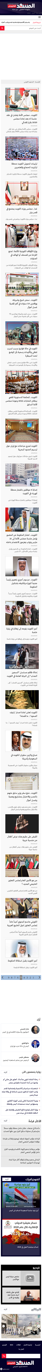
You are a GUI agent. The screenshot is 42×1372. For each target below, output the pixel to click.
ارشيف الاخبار (28, 1345)
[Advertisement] (21, 56)
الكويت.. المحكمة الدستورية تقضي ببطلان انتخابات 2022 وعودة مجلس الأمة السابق (21, 401)
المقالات (18, 1345)
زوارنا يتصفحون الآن (31, 1072)
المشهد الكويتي (29, 82)
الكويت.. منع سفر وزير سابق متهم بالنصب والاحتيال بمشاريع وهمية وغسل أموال (22, 797)
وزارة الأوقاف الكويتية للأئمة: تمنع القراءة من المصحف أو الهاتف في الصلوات (23, 255)
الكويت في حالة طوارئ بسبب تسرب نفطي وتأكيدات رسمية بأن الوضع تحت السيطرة (22, 352)
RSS (11, 1345)
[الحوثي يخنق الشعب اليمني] (21, 1326)
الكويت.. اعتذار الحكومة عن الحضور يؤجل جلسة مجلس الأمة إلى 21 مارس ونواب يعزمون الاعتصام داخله (21, 539)
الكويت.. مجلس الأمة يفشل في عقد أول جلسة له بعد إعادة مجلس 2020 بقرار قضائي (21, 119)
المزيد (5, 1072)
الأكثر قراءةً (35, 1120)
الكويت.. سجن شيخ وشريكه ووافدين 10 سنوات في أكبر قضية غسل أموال (23, 304)
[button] (3, 1326)
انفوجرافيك (33, 1179)
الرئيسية (37, 82)
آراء (38, 1019)
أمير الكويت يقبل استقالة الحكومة (22, 960)
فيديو (36, 1267)
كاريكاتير (36, 1309)
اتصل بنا (21, 1349)
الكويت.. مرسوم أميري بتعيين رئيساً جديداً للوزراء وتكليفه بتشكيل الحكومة (21, 583)
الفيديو (4, 1345)
